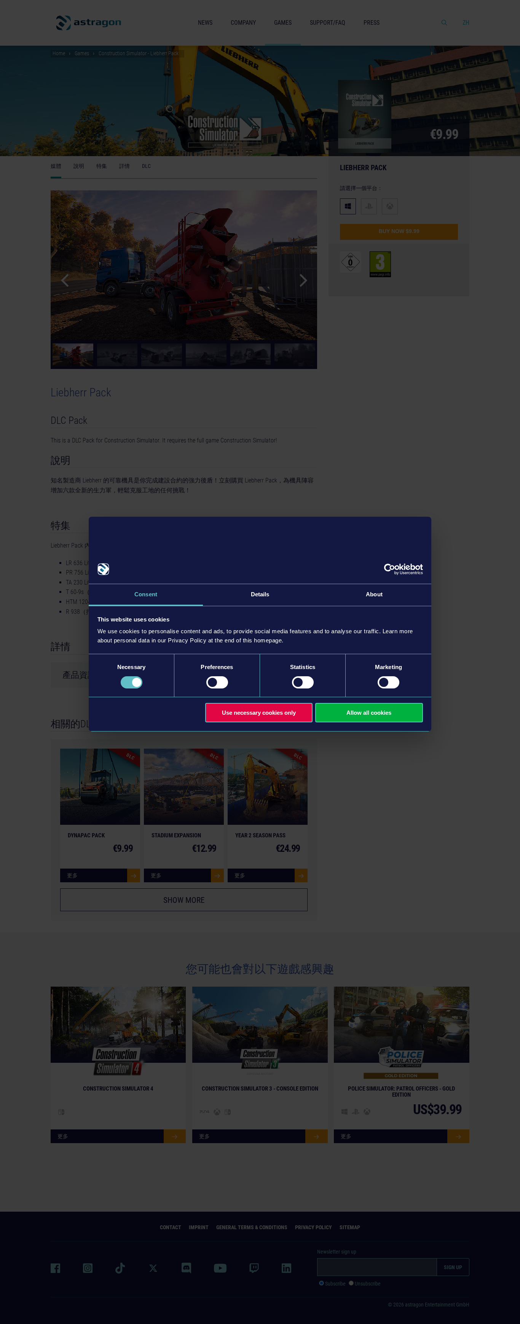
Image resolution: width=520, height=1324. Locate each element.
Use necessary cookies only (259, 712)
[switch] (217, 682)
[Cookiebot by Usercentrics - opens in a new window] (389, 569)
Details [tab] (260, 594)
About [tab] (374, 594)
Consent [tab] (145, 594)
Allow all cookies (368, 712)
